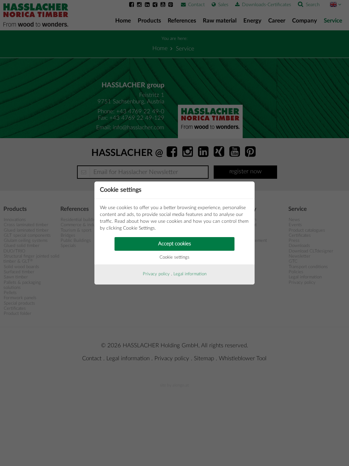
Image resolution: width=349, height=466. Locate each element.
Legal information (190, 274)
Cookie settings (174, 257)
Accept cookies (174, 243)
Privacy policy (156, 274)
